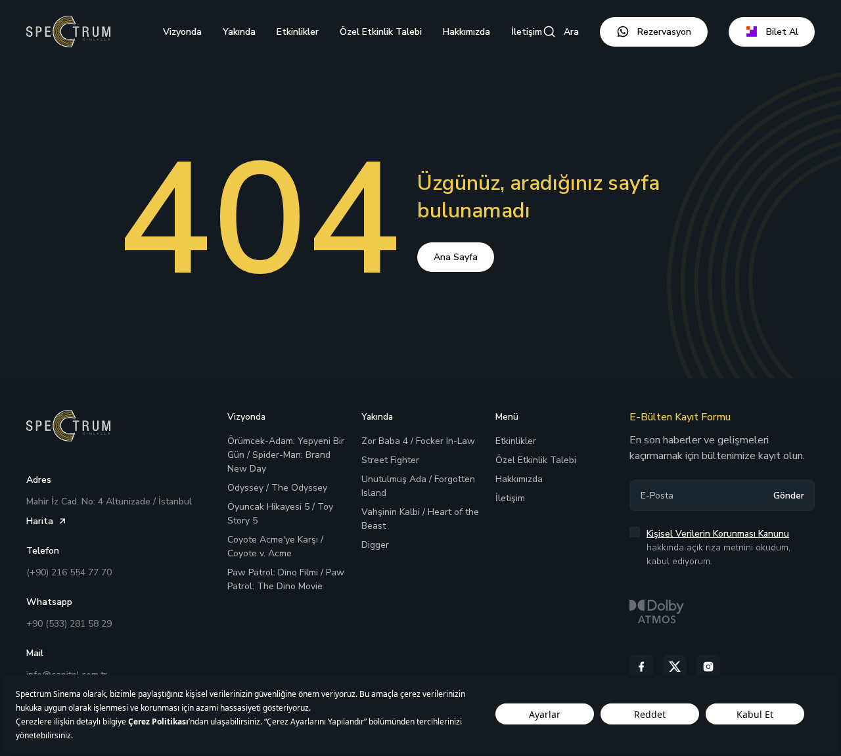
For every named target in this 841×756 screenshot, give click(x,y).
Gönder (788, 495)
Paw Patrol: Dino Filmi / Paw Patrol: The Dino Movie (285, 579)
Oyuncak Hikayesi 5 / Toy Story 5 (280, 513)
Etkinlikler (298, 32)
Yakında (239, 32)
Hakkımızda (466, 32)
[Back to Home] (68, 31)
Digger (375, 545)
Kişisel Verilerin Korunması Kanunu (718, 533)
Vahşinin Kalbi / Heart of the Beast (420, 519)
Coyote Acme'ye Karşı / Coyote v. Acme (275, 546)
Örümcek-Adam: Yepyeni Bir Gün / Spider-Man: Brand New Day (285, 455)
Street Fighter (390, 460)
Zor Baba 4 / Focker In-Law (418, 441)
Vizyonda (182, 32)
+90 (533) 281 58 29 (69, 623)
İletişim (526, 32)
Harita (39, 521)
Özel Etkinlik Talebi (381, 32)
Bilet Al (782, 32)
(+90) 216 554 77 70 (69, 572)
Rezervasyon (664, 32)
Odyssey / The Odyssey (277, 487)
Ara (571, 32)
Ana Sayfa (456, 257)
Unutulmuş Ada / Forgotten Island (418, 486)
